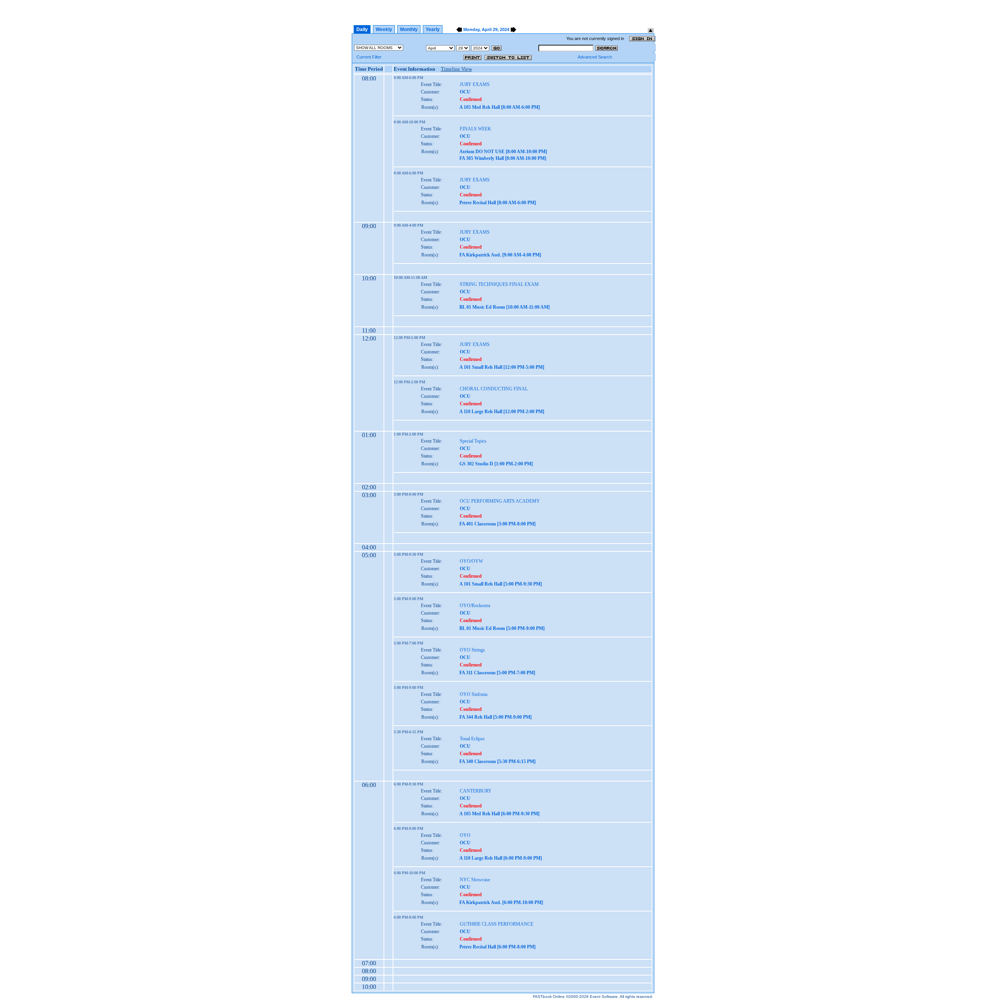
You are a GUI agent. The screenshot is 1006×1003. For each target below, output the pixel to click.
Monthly (409, 29)
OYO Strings (472, 650)
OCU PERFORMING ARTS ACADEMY (500, 501)
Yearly (433, 29)
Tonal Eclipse (472, 738)
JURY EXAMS (475, 84)
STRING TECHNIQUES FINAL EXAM (499, 284)
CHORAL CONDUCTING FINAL (494, 389)
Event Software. (604, 996)
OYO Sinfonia (473, 694)
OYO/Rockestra (475, 605)
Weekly (384, 29)
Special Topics (473, 441)
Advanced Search (595, 57)
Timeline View (456, 69)
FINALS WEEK (475, 129)
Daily (362, 29)
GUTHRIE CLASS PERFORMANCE (496, 924)
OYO (465, 835)
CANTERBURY (476, 791)
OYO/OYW (471, 561)
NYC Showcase (475, 879)
